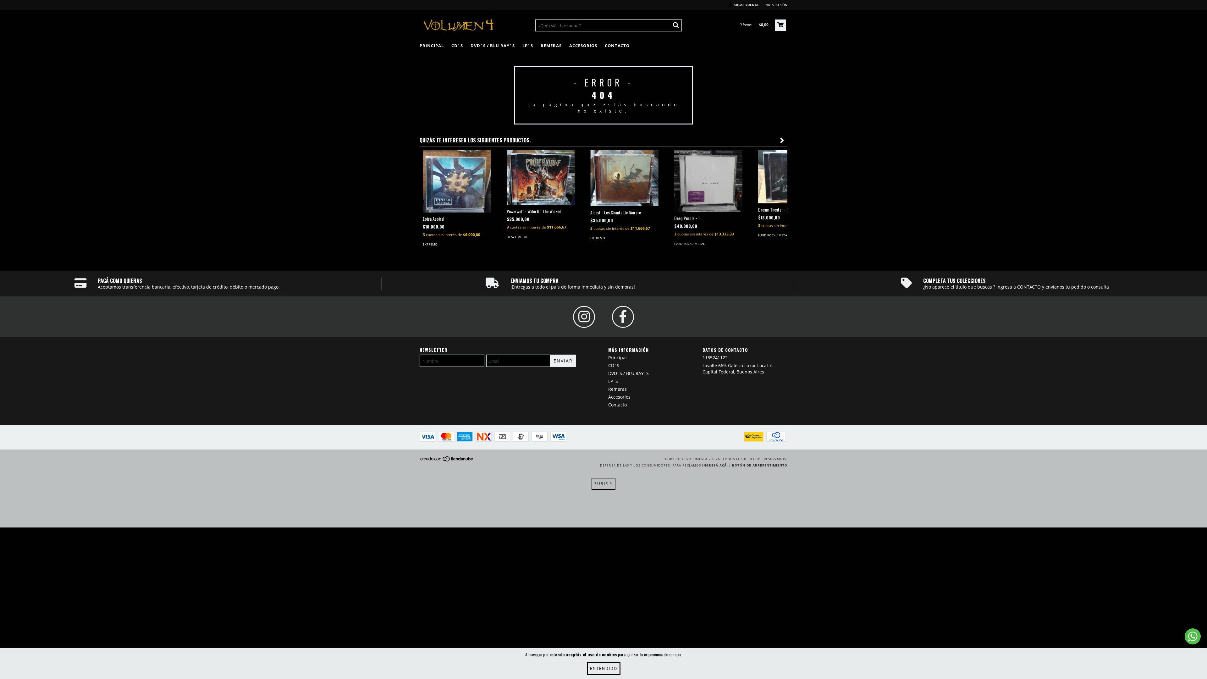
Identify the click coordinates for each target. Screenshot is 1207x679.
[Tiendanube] (447, 460)
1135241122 (715, 358)
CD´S (457, 45)
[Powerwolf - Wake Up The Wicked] (541, 177)
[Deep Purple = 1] (708, 181)
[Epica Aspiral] (457, 181)
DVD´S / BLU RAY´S (493, 45)
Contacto (617, 45)
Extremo (430, 244)
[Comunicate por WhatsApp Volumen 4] (1193, 636)
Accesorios (583, 45)
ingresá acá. (715, 465)
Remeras (551, 45)
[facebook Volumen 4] (623, 317)
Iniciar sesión (775, 5)
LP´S (527, 45)
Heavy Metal (517, 237)
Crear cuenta (746, 5)
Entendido (603, 668)
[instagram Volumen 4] (584, 317)
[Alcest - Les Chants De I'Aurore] (624, 178)
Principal (432, 45)
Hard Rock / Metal (689, 243)
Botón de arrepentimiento (759, 465)
